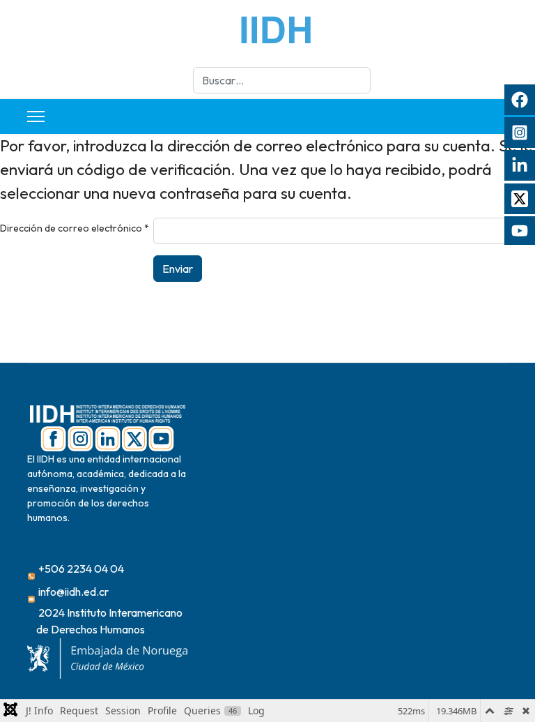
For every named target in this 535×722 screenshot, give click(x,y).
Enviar (177, 269)
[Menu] (36, 116)
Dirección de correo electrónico (74, 228)
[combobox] (282, 80)
